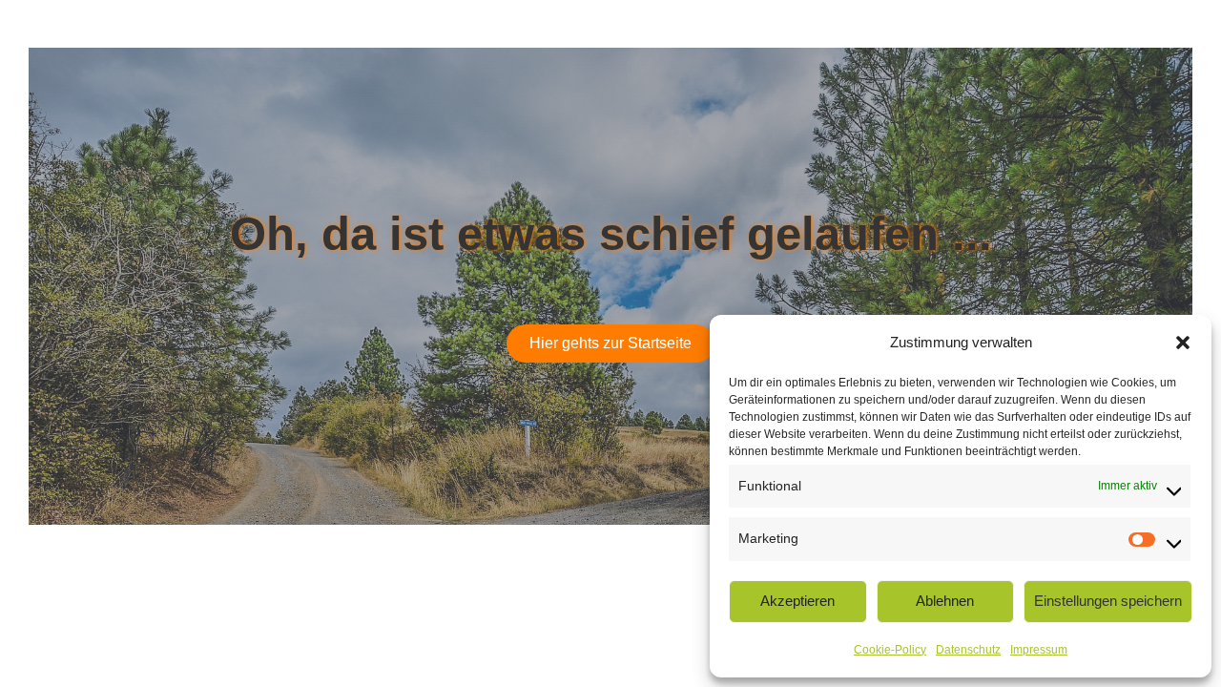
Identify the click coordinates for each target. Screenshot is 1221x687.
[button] (1182, 342)
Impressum (1038, 649)
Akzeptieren (797, 601)
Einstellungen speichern (1108, 601)
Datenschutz (968, 649)
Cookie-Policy (890, 649)
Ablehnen (945, 601)
